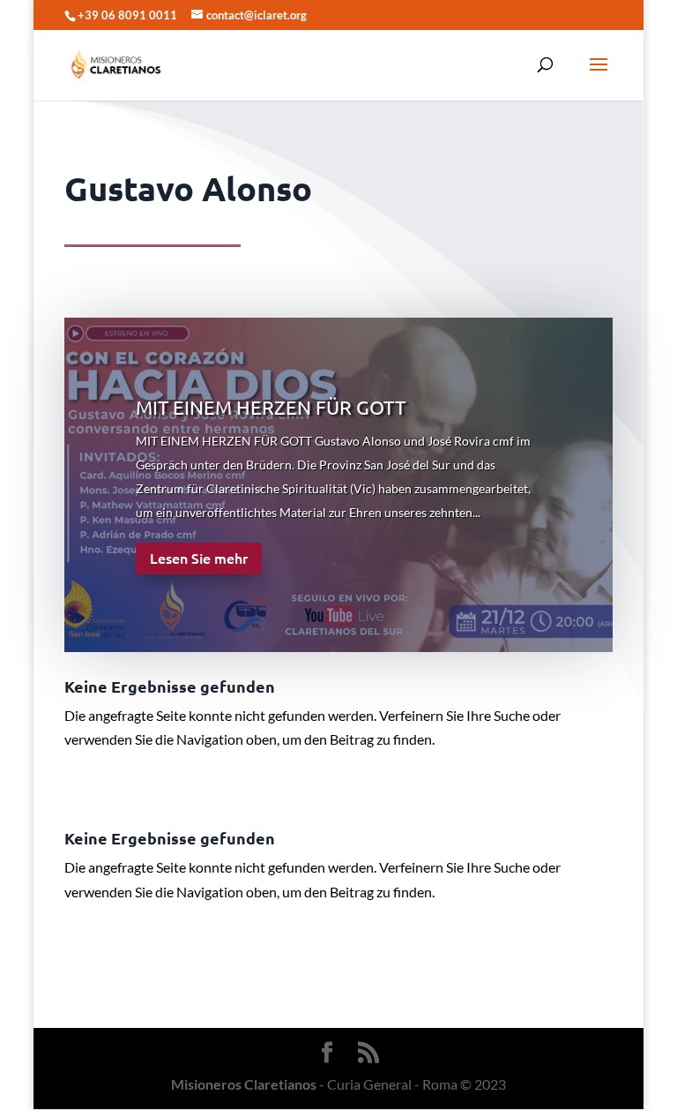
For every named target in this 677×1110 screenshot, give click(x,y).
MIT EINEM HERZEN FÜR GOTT (270, 406)
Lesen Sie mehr (199, 557)
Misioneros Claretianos (243, 1084)
